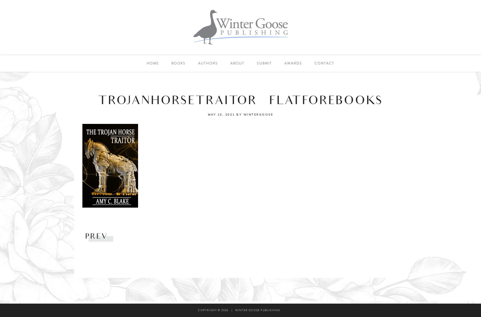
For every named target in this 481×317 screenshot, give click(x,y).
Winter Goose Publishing (240, 27)
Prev (96, 237)
